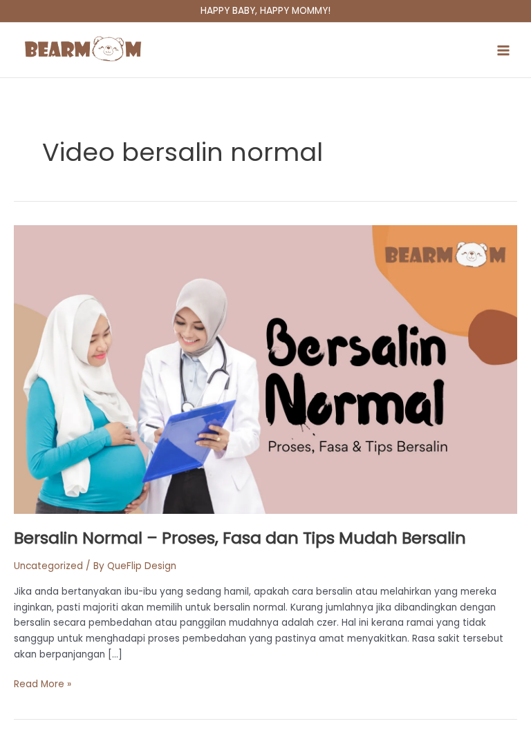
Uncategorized (48, 566)
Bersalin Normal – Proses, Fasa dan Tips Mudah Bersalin (240, 537)
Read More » (42, 684)
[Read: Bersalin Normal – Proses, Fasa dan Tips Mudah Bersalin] (265, 369)
